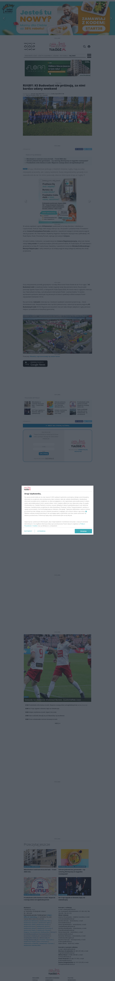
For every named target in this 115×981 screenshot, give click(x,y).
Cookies (35, 526)
